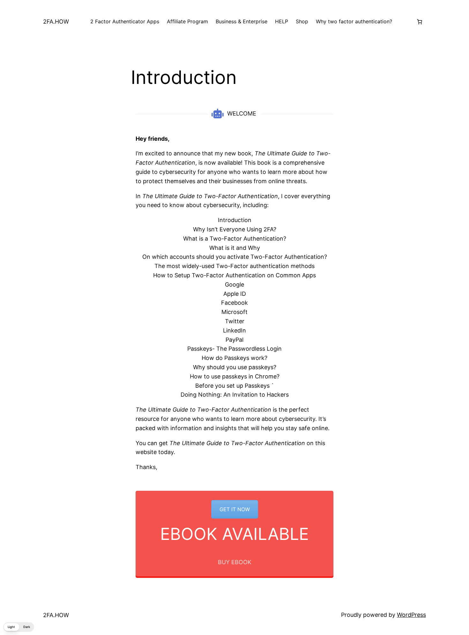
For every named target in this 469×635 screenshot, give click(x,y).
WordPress (411, 614)
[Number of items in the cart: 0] (419, 21)
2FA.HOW (56, 21)
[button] (18, 627)
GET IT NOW (235, 509)
